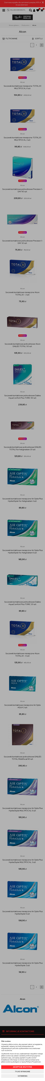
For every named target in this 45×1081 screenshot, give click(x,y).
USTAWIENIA (22, 1076)
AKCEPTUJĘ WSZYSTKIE (22, 1067)
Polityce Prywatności (33, 1062)
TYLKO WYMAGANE (22, 1071)
